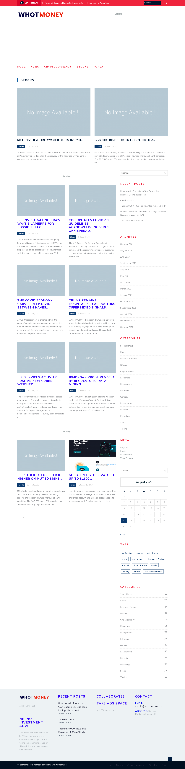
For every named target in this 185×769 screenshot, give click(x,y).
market (125, 565)
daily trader (152, 553)
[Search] (166, 3)
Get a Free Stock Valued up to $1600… (91, 477)
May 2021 (125, 276)
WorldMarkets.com (153, 571)
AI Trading (127, 553)
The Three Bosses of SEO (132, 220)
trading (125, 571)
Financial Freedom (128, 358)
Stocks (83, 66)
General (124, 397)
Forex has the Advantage (98, 3)
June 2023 (125, 257)
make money (138, 559)
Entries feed (126, 454)
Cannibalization (127, 200)
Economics (125, 377)
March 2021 (125, 288)
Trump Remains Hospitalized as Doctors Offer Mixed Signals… (92, 304)
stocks (154, 565)
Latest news (126, 403)
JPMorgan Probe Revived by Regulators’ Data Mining (91, 380)
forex (124, 559)
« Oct (122, 534)
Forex (98, 66)
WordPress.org (127, 458)
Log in (123, 451)
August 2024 (126, 250)
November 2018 (128, 320)
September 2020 (128, 308)
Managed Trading (156, 559)
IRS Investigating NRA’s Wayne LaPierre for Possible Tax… (38, 223)
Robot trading (140, 565)
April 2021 (125, 282)
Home (21, 66)
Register (124, 447)
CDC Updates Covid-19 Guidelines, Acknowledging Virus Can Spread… (89, 225)
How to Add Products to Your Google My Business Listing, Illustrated (72, 707)
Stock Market (126, 345)
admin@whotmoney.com (149, 706)
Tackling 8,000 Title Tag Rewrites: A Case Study (143, 206)
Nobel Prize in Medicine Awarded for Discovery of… (50, 140)
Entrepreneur (126, 384)
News (35, 66)
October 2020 (126, 301)
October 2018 (126, 327)
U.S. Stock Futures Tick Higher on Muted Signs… (125, 140)
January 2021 (126, 295)
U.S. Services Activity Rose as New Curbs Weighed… (37, 380)
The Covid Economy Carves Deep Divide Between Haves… (35, 304)
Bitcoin (123, 365)
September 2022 (128, 263)
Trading (123, 428)
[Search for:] (152, 3)
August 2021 (126, 269)
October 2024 (126, 244)
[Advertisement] (92, 43)
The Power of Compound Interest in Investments (62, 3)
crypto (140, 553)
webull (137, 571)
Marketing (125, 416)
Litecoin (124, 409)
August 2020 (126, 314)
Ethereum (124, 390)
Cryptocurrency (58, 66)
